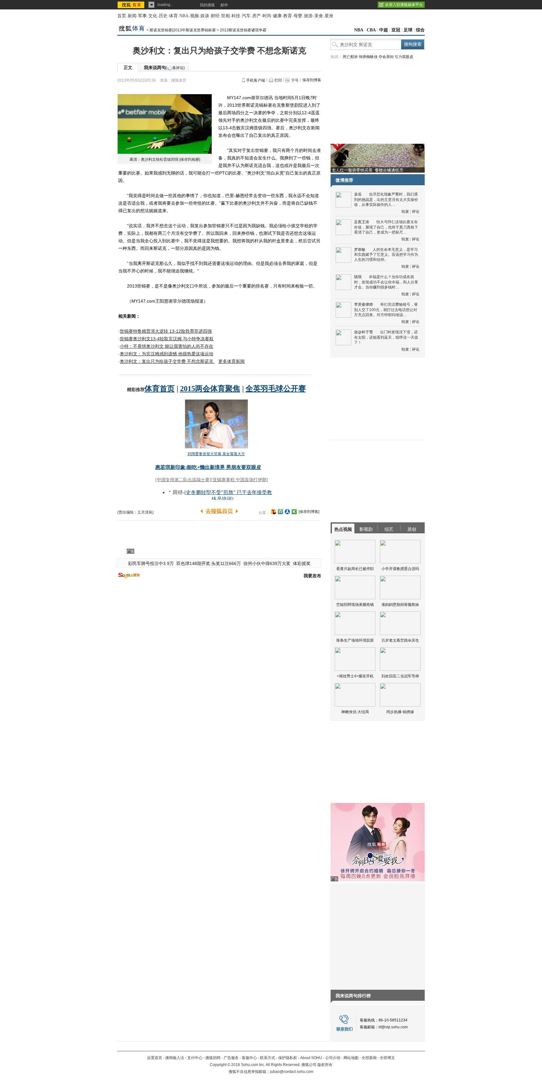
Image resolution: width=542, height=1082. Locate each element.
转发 (405, 211)
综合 (420, 30)
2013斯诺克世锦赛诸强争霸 (243, 30)
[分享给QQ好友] (280, 511)
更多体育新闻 (231, 361)
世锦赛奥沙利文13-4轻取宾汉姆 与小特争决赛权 (167, 338)
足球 (408, 30)
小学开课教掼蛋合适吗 (400, 569)
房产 (256, 15)
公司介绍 (332, 1058)
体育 (173, 15)
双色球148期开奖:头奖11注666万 (208, 563)
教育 (287, 15)
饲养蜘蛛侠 (368, 57)
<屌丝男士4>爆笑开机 (355, 676)
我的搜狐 (207, 5)
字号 (295, 80)
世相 (225, 15)
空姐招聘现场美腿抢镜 (355, 604)
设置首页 (154, 1058)
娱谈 (204, 15)
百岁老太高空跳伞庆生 (400, 640)
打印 (278, 80)
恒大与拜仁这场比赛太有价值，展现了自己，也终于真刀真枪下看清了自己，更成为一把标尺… (386, 227)
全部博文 (387, 1058)
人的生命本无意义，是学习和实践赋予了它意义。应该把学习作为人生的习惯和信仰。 (386, 254)
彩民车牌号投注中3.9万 (151, 563)
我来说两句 (164, 67)
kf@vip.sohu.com (393, 1027)
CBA (371, 30)
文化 (152, 15)
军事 (142, 15)
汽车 (246, 15)
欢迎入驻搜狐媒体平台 (404, 5)
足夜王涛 (361, 222)
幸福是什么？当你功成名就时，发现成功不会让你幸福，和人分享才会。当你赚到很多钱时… (386, 282)
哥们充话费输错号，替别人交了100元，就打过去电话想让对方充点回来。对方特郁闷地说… (386, 309)
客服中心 (249, 1058)
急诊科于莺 (363, 332)
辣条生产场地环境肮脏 (355, 640)
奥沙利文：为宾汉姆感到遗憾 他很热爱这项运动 (166, 353)
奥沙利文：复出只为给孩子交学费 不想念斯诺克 (167, 361)
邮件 (224, 5)
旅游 (308, 15)
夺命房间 (386, 57)
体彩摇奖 (302, 563)
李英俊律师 (363, 304)
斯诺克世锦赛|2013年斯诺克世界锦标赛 (183, 30)
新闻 (132, 15)
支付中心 (194, 1058)
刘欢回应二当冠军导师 (400, 676)
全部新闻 (369, 1058)
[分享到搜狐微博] (273, 511)
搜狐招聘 (213, 1058)
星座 (329, 15)
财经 (215, 15)
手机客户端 (255, 80)
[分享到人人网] (287, 511)
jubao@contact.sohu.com (291, 1071)
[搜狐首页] (132, 4)
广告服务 (231, 1058)
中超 (383, 30)
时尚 (267, 15)
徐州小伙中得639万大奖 (266, 563)
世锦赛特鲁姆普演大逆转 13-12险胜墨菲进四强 (166, 331)
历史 (163, 15)
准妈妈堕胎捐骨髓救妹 (400, 604)
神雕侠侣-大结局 (355, 712)
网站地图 (351, 1058)
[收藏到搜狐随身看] (294, 511)
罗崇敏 (359, 249)
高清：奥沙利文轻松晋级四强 (154, 159)
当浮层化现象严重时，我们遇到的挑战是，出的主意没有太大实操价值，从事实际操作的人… (386, 199)
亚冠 (395, 30)
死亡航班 (350, 57)
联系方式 (267, 1058)
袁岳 (358, 194)
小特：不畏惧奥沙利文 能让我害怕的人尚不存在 (166, 346)
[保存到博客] (309, 511)
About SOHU (311, 1058)
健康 (277, 15)
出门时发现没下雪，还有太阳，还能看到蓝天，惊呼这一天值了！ (386, 337)
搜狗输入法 (174, 1058)
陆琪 (358, 277)
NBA (184, 15)
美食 (318, 15)
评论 (415, 211)
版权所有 (324, 1065)
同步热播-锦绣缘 (400, 712)
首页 (121, 15)
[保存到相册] (189, 159)
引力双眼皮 (404, 57)
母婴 (298, 15)
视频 (194, 15)
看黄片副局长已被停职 (355, 569)
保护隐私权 (287, 1058)
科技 (235, 15)
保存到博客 (311, 80)
